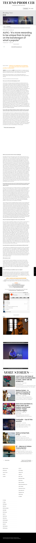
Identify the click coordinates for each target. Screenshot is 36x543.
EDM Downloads (5, 508)
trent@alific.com (25, 292)
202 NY (20, 468)
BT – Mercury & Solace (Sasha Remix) (23, 447)
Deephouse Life (21, 492)
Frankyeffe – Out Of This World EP (24, 420)
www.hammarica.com (12, 290)
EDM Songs (5, 512)
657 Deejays (21, 470)
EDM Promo (5, 516)
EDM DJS (4, 506)
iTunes (5, 280)
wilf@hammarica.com (20, 290)
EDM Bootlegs (5, 520)
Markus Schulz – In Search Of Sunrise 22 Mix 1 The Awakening (23, 392)
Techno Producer (19, 3)
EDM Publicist (5, 526)
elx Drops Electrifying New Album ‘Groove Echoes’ (25, 21)
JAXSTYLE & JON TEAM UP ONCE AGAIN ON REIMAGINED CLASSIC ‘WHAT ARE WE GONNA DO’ (25, 378)
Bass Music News (21, 478)
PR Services (5, 470)
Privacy (4, 474)
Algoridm (20, 474)
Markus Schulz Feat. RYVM (22, 434)
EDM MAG (4, 510)
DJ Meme (20, 496)
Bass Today (20, 476)
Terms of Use (5, 472)
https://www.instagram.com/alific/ (18, 286)
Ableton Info (21, 472)
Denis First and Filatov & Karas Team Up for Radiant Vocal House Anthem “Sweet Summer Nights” (24, 407)
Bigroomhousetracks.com (23, 484)
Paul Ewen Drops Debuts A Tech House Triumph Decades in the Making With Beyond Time (9, 21)
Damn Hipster (21, 486)
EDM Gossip (21, 494)
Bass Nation (21, 480)
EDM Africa (5, 518)
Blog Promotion (5, 468)
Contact (4, 476)
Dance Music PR (21, 490)
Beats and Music (21, 482)
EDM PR (4, 524)
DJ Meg (4, 502)
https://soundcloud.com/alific (18, 287)
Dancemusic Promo (22, 488)
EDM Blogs (4, 504)
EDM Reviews (5, 528)
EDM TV (4, 514)
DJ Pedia (4, 500)
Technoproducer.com (5, 42)
